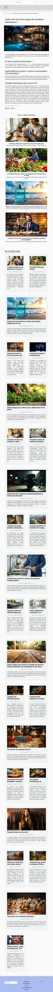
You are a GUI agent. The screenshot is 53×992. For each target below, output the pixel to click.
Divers (10, 13)
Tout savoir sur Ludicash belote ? (19, 749)
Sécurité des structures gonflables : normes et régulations (15, 781)
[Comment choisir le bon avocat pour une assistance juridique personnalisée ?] (26, 224)
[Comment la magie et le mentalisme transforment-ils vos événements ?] (38, 346)
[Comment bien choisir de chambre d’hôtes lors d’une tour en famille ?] (38, 855)
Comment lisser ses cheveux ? (18, 832)
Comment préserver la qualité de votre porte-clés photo (26, 143)
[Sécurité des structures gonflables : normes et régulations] (15, 773)
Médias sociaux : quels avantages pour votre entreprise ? (15, 948)
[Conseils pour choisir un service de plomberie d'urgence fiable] (26, 565)
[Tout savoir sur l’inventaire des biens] (26, 903)
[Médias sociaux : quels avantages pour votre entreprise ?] (15, 940)
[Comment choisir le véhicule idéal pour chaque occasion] (15, 604)
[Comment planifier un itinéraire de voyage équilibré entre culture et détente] (38, 519)
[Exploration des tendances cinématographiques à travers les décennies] (26, 481)
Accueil (5, 13)
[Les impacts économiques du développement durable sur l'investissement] (38, 773)
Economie (26, 981)
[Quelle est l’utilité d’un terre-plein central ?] (15, 855)
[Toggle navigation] (6, 7)
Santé (26, 985)
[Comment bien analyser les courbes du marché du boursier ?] (38, 690)
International (26, 983)
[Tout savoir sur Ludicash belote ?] (26, 736)
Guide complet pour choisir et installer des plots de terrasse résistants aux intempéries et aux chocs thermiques (25, 667)
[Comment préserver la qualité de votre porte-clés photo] (26, 130)
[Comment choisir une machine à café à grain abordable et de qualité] (15, 433)
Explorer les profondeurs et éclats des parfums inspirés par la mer (26, 207)
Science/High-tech (26, 987)
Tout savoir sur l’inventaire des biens (20, 916)
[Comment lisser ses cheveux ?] (26, 819)
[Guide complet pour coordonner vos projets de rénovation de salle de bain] (38, 604)
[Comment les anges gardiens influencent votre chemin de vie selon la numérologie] (15, 519)
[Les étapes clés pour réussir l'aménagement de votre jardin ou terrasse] (26, 160)
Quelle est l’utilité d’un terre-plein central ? (15, 863)
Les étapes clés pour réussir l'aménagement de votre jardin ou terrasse (26, 174)
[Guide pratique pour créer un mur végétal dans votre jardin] (26, 394)
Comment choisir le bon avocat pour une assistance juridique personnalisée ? (26, 239)
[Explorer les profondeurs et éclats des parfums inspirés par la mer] (26, 193)
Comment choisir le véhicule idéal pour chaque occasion (14, 612)
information (28, 64)
